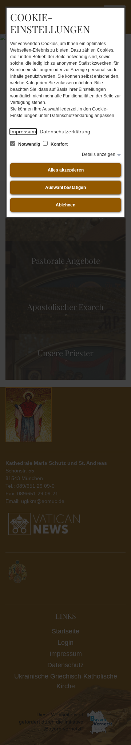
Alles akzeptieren (66, 170)
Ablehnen (65, 205)
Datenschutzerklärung (65, 131)
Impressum (23, 131)
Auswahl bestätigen (65, 187)
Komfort (58, 144)
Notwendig (29, 144)
